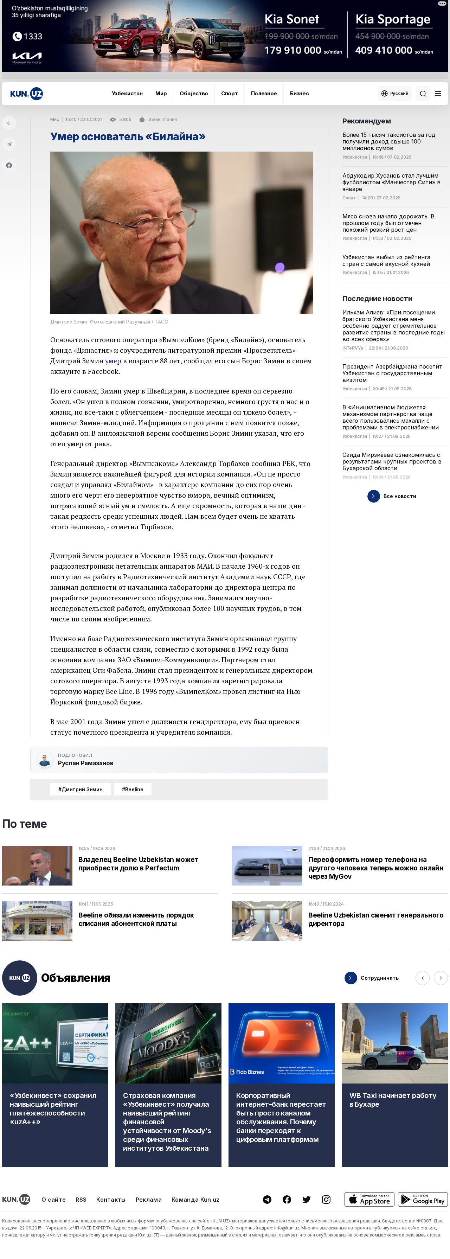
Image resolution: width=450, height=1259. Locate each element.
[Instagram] (326, 1199)
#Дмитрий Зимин (80, 789)
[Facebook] (9, 165)
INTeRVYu (352, 348)
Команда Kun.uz (195, 1199)
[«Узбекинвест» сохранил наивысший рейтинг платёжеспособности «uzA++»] (55, 1085)
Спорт (229, 93)
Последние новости (377, 298)
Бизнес (299, 93)
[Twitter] (306, 1199)
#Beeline (132, 789)
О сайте (53, 1199)
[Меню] (438, 93)
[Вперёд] (441, 978)
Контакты (111, 1199)
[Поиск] (423, 93)
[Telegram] (9, 144)
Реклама (149, 1199)
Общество (194, 93)
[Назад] (9, 123)
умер (113, 360)
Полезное (264, 93)
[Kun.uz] (27, 93)
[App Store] (369, 1199)
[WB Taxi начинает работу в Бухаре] (395, 1085)
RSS (81, 1199)
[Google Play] (423, 1199)
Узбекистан (127, 93)
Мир (161, 93)
